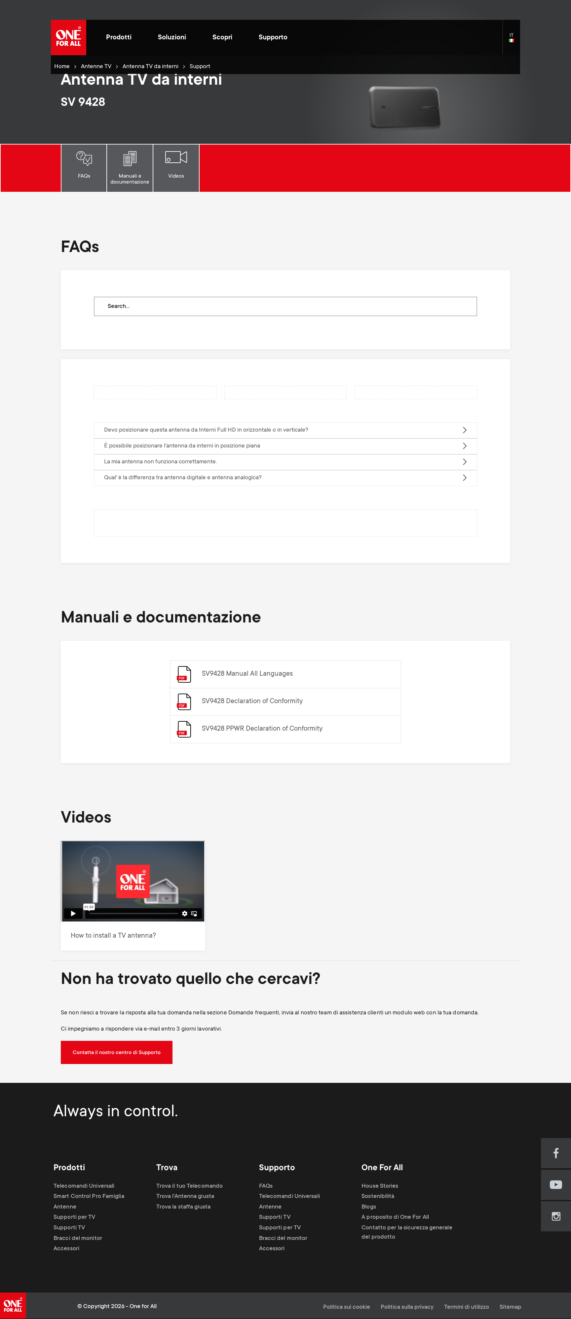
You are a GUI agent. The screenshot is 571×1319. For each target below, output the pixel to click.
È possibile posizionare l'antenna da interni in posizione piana (182, 446)
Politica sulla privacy (407, 1307)
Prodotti (119, 38)
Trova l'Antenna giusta (185, 1196)
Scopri (222, 38)
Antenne (65, 1207)
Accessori (66, 1249)
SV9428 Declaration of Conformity (252, 701)
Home (62, 67)
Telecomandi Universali (84, 1186)
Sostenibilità (378, 1196)
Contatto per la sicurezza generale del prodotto (407, 1233)
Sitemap (510, 1307)
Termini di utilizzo (466, 1307)
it (514, 41)
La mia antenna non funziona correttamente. (160, 462)
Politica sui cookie (346, 1307)
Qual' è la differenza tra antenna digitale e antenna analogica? (183, 478)
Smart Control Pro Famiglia (89, 1196)
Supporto (273, 38)
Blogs (369, 1207)
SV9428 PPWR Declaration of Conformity (262, 729)
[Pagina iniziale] (68, 37)
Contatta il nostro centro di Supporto (117, 1053)
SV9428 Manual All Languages (247, 674)
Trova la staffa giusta (183, 1207)
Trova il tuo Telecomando (189, 1186)
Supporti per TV (74, 1217)
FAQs (84, 176)
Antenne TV (96, 67)
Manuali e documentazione (129, 179)
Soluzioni (172, 38)
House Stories (380, 1186)
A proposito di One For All (395, 1217)
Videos (176, 176)
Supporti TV (69, 1228)
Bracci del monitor (78, 1238)
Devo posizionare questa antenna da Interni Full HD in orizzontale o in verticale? (206, 430)
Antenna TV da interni (150, 67)
